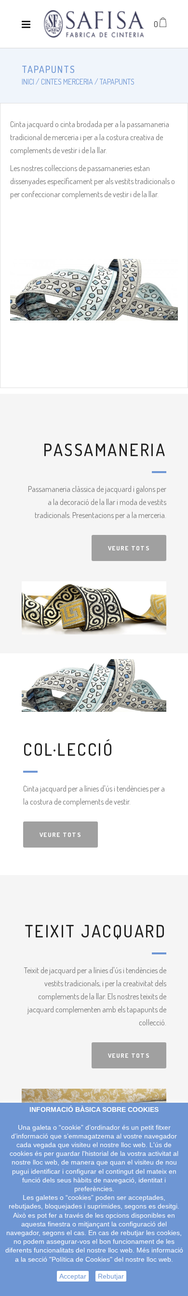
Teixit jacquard (96, 930)
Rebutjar (111, 1276)
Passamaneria (104, 449)
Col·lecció (68, 749)
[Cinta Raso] (94, 24)
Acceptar (72, 1276)
